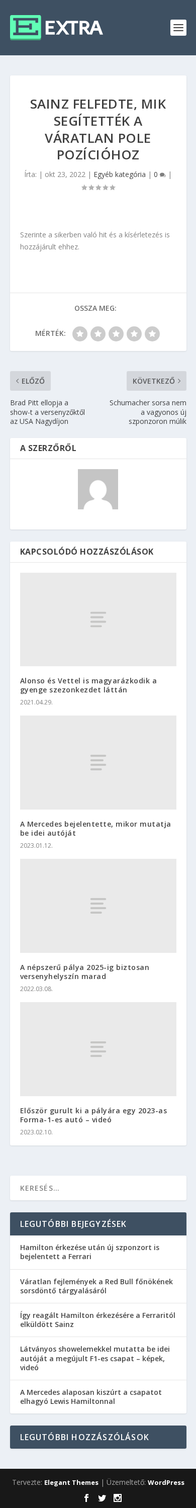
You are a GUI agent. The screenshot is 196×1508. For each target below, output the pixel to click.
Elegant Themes (71, 1482)
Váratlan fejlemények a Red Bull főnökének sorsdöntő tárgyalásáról (96, 1286)
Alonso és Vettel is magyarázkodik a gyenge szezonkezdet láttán (88, 685)
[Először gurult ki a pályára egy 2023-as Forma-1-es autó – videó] (98, 1049)
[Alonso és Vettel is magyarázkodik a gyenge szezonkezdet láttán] (98, 620)
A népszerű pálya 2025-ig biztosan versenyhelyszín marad (85, 971)
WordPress (166, 1482)
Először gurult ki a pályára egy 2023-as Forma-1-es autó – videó (93, 1115)
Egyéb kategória (119, 174)
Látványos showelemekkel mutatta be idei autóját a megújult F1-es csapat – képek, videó (95, 1358)
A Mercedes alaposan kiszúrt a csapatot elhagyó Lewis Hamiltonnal (91, 1396)
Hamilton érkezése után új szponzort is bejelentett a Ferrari (89, 1252)
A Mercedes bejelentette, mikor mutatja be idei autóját (95, 828)
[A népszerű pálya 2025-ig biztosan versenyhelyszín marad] (98, 906)
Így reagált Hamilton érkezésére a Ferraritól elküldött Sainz (97, 1319)
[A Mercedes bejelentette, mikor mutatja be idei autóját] (98, 763)
